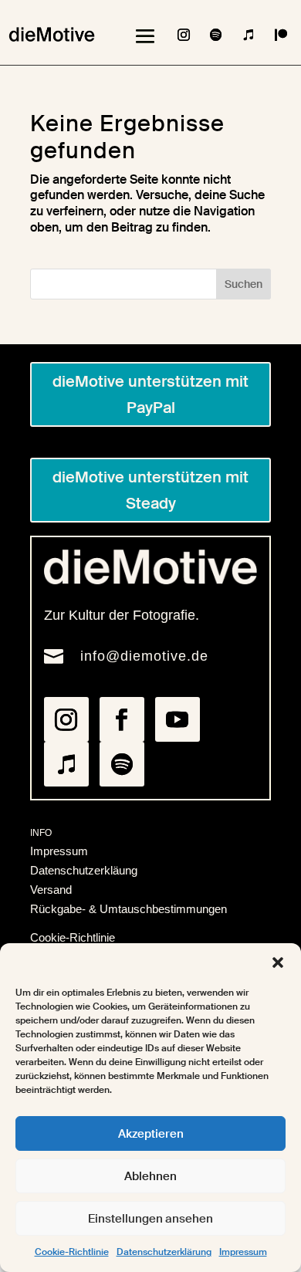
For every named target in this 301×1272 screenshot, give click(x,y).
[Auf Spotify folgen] (216, 34)
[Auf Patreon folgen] (281, 34)
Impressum (243, 1252)
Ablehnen (150, 1176)
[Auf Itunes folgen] (248, 34)
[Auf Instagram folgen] (183, 34)
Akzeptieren (151, 1134)
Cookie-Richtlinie (72, 1252)
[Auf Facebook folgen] (122, 719)
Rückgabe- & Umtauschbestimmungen (128, 908)
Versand (51, 889)
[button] (278, 962)
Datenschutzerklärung (164, 1252)
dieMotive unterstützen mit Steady (150, 490)
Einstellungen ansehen (150, 1218)
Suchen (243, 284)
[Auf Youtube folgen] (177, 719)
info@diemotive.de (144, 656)
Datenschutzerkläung (83, 870)
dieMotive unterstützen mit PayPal (150, 394)
